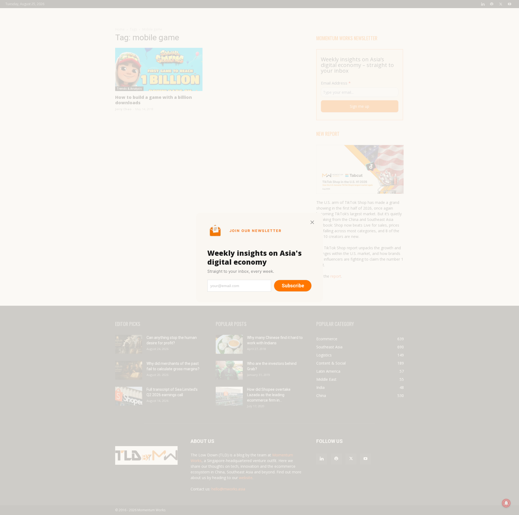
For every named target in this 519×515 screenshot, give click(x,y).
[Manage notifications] (506, 503)
